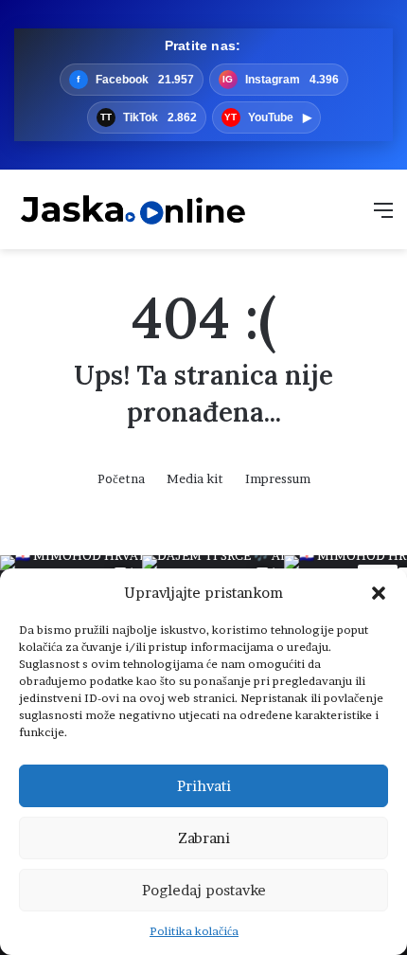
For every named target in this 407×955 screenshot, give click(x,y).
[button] (378, 593)
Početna (121, 478)
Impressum (277, 478)
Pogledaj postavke (204, 890)
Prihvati (204, 786)
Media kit (195, 478)
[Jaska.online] (132, 209)
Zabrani (204, 838)
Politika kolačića (194, 931)
